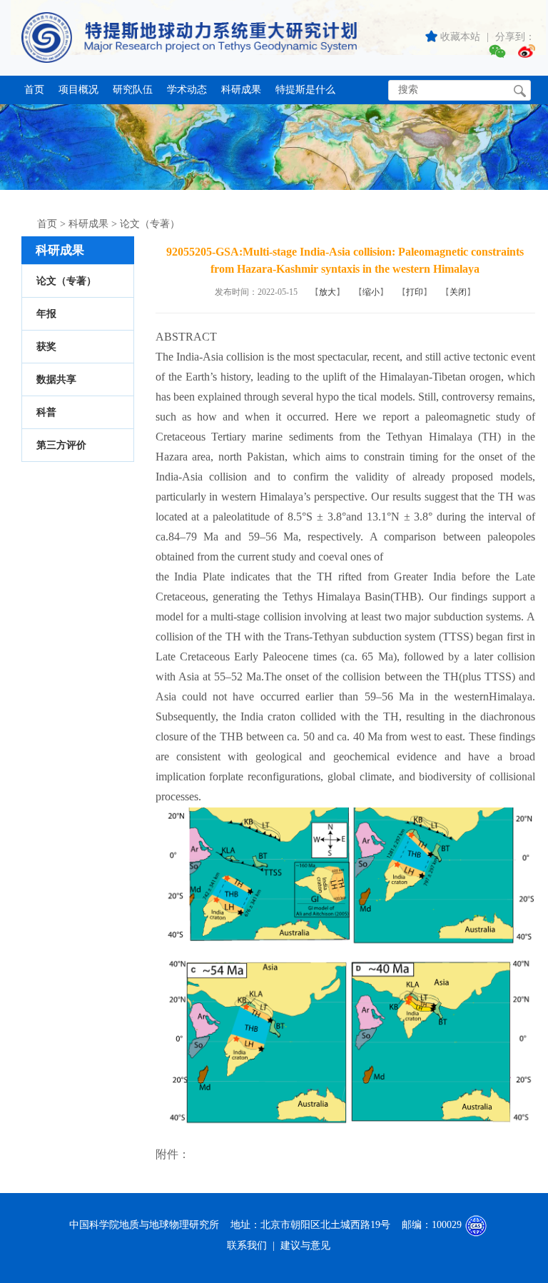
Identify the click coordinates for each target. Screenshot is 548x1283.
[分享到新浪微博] (526, 52)
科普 (46, 412)
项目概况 (78, 89)
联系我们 (247, 1245)
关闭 (458, 292)
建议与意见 (305, 1245)
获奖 (46, 346)
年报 (46, 313)
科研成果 (241, 89)
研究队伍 (133, 89)
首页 (34, 89)
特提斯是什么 (305, 89)
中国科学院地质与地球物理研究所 (144, 1224)
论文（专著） (150, 223)
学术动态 (187, 89)
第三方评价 (61, 445)
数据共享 (56, 379)
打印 (414, 292)
